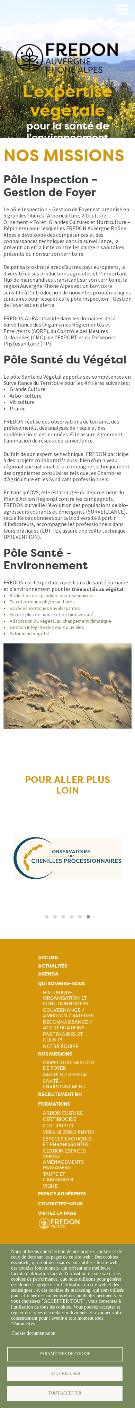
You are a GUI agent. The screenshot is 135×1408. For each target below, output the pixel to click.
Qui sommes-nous (61, 983)
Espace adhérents (62, 1194)
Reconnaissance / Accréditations (67, 1025)
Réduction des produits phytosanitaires (51, 595)
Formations (54, 1104)
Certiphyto (58, 1126)
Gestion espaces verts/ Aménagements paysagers (64, 1159)
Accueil (48, 957)
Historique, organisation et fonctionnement (66, 998)
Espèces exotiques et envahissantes (67, 1141)
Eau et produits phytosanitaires (42, 602)
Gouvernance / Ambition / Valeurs (68, 1013)
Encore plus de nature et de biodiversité (51, 614)
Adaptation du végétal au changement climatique (60, 621)
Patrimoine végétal (29, 633)
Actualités (52, 966)
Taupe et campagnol (58, 1177)
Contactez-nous (60, 1204)
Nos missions (55, 1054)
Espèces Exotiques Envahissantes (45, 608)
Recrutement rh (60, 1094)
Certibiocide (59, 1119)
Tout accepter (64, 1393)
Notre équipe (60, 1046)
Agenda (48, 974)
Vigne (50, 1186)
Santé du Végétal (66, 1074)
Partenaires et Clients (63, 1037)
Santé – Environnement (64, 1084)
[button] (47, 916)
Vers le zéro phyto (68, 1132)
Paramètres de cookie (64, 1353)
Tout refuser (65, 1373)
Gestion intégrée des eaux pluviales (47, 627)
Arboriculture (63, 1113)
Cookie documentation (33, 1333)
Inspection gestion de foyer (68, 1065)
